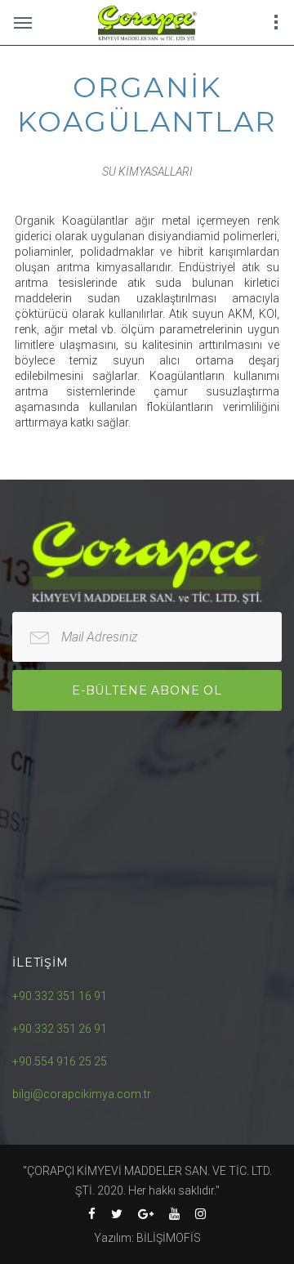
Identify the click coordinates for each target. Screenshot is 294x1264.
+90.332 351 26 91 (59, 1028)
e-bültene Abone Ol (147, 690)
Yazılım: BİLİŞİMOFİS (147, 1237)
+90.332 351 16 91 (59, 996)
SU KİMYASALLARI (147, 171)
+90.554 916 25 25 (59, 1061)
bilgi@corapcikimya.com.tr (81, 1094)
